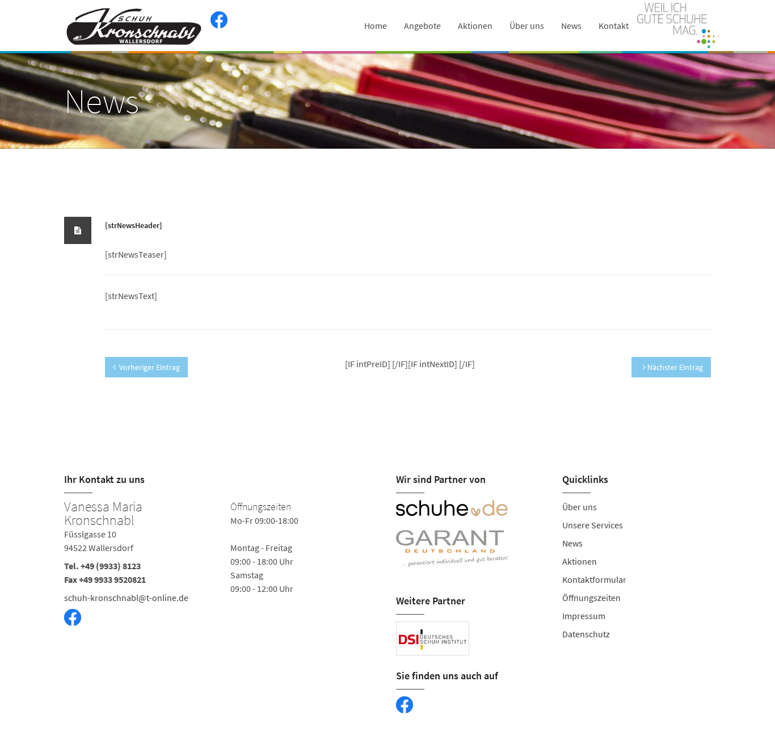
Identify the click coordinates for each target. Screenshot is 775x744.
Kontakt (614, 25)
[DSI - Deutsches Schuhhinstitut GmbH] (432, 638)
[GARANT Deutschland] (470, 549)
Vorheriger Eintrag (149, 367)
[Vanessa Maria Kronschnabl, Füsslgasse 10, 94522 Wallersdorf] (221, 576)
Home (375, 25)
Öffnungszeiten (591, 597)
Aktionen (475, 25)
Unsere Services (592, 525)
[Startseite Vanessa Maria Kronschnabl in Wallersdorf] (134, 25)
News (571, 25)
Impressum (583, 615)
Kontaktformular (594, 579)
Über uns (526, 25)
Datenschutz (586, 634)
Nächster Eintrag (674, 367)
